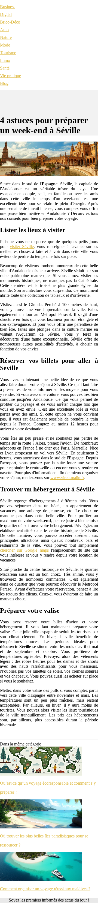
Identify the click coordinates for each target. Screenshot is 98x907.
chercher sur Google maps (24, 550)
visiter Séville (22, 246)
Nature (6, 37)
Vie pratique (10, 75)
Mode (5, 45)
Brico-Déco (10, 22)
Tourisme (8, 52)
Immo (5, 60)
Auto (4, 29)
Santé (5, 68)
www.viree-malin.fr (67, 477)
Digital (6, 14)
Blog (4, 83)
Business (7, 6)
